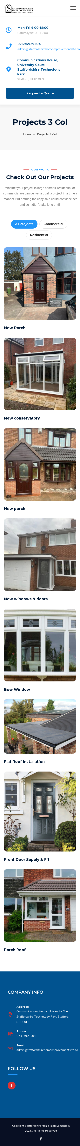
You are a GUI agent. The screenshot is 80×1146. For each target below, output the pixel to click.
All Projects (24, 224)
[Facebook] (12, 1085)
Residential (39, 235)
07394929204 (29, 44)
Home (27, 134)
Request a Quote (40, 93)
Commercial (53, 224)
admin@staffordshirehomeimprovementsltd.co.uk (48, 49)
